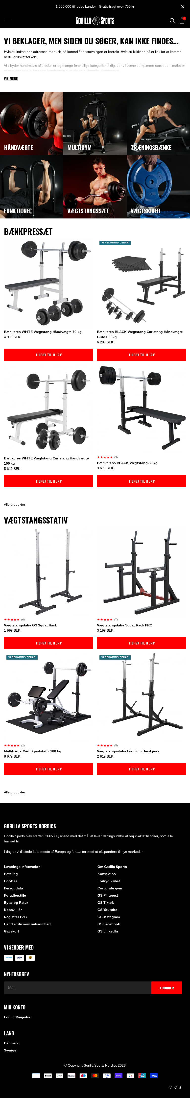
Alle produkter (14, 504)
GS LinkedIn (107, 931)
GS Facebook (108, 924)
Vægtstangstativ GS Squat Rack (30, 625)
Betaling (11, 874)
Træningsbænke (151, 147)
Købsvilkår (13, 910)
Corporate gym (109, 888)
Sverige (10, 1050)
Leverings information (22, 867)
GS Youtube (107, 910)
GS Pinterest (107, 895)
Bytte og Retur (16, 903)
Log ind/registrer (18, 1017)
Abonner (167, 987)
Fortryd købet (108, 881)
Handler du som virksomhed (27, 924)
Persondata (13, 888)
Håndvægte (18, 147)
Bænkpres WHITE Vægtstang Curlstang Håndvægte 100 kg (46, 460)
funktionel (18, 210)
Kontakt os (106, 874)
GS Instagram (108, 917)
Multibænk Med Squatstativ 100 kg (32, 751)
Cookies (11, 881)
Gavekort (11, 931)
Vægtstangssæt (88, 210)
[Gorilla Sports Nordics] (95, 20)
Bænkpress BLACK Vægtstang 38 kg (127, 463)
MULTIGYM (79, 147)
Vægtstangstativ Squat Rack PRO (124, 625)
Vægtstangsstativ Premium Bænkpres (128, 751)
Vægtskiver (146, 210)
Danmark (11, 1043)
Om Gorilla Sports (112, 867)
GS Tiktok (105, 903)
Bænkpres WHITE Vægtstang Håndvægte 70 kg (42, 332)
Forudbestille (15, 895)
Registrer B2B (15, 917)
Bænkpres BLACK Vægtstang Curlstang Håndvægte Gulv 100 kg (140, 334)
